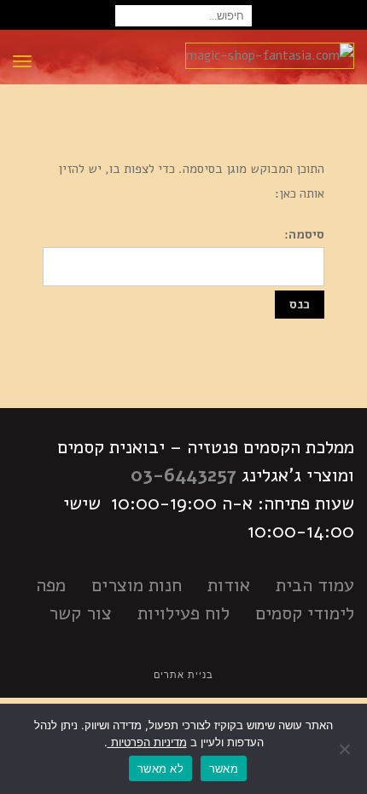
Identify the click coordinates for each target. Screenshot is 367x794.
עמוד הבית (315, 585)
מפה (51, 585)
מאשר (223, 768)
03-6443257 (183, 475)
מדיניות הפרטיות (147, 742)
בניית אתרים (183, 675)
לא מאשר (160, 768)
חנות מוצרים (136, 585)
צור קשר (80, 613)
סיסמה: (304, 234)
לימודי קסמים (304, 613)
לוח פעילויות (183, 613)
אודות (228, 585)
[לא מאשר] (345, 748)
